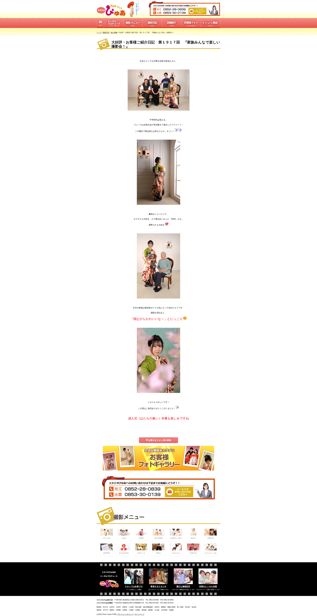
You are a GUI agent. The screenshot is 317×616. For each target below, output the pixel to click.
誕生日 (193, 538)
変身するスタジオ (158, 586)
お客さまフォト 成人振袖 (160, 440)
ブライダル (107, 538)
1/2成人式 (193, 553)
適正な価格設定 (183, 586)
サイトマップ (139, 614)
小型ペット (141, 553)
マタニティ (176, 553)
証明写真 (106, 553)
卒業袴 (141, 538)
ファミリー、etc (210, 553)
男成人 (158, 553)
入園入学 (210, 538)
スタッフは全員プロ (134, 586)
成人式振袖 (159, 538)
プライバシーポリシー (125, 614)
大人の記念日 (124, 553)
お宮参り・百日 (176, 538)
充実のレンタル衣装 (208, 586)
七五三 (123, 538)
